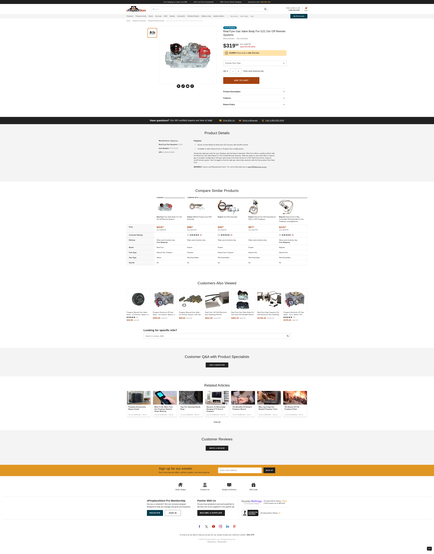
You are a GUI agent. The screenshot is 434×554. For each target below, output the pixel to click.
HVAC (165, 16)
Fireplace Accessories (139, 21)
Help (252, 16)
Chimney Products (193, 16)
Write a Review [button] (228, 38)
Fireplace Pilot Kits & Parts (156, 21)
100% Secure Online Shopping (231, 2)
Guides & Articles (218, 16)
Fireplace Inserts (141, 16)
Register (155, 513)
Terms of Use (211, 541)
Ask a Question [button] (242, 38)
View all (217, 422)
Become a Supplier (211, 513)
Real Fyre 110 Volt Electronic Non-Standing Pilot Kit (216, 313)
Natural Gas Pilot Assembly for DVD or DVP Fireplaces (262, 218)
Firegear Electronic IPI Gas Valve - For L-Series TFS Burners (293, 313)
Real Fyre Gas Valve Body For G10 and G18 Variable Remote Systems (243, 313)
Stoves (151, 16)
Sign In (173, 513)
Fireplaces (130, 16)
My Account (234, 16)
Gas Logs (158, 16)
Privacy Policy (222, 541)
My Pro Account (299, 16)
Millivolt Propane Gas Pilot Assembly (199, 218)
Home (128, 21)
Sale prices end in (259, 2)
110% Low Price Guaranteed (203, 2)
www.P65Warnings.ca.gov (257, 167)
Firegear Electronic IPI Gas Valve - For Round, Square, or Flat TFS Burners (164, 313)
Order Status (244, 16)
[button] (248, 120)
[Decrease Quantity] (233, 71)
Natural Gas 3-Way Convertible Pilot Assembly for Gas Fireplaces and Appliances (291, 219)
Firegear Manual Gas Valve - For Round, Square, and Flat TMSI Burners (190, 313)
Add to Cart (241, 80)
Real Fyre (174, 141)
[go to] (138, 299)
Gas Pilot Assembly (227, 217)
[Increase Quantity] (238, 71)
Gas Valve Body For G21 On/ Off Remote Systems (169, 218)
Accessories (181, 16)
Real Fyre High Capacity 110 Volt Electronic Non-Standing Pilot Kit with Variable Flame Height (268, 313)
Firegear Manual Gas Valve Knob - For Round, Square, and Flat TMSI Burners (138, 313)
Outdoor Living (206, 16)
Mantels (172, 16)
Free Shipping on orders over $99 (175, 2)
